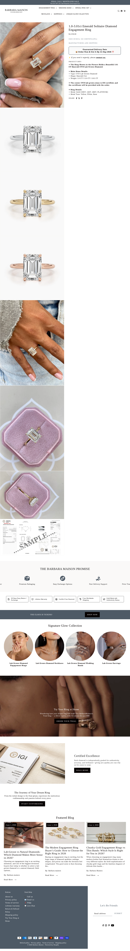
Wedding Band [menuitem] (65, 8)
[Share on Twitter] (79, 98)
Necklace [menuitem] (45, 14)
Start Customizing (32, 803)
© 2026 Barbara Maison (35, 945)
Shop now (92, 614)
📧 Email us (29, 899)
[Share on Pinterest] (82, 98)
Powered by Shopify (52, 945)
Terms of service (12, 902)
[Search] (118, 11)
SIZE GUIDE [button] (74, 39)
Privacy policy (11, 899)
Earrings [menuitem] (58, 14)
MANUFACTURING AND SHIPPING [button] (83, 43)
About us (9, 896)
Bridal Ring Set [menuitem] (82, 8)
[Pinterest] (109, 925)
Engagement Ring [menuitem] (47, 8)
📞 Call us (28, 896)
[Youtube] (112, 925)
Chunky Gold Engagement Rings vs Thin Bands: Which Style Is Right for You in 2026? (105, 850)
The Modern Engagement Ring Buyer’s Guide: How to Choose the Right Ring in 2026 (64, 850)
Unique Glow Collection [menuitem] (77, 14)
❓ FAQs (27, 902)
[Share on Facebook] (76, 98)
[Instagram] (106, 925)
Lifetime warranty (12, 905)
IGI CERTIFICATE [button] (88, 39)
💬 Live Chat (29, 905)
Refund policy (25, 943)
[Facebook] (103, 925)
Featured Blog (65, 817)
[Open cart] (124, 11)
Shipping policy (11, 915)
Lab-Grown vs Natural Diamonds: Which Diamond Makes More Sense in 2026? (23, 854)
